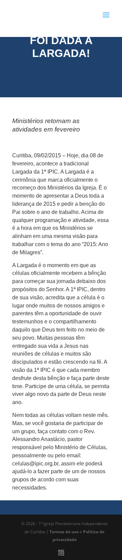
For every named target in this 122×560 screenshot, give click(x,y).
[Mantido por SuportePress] (61, 553)
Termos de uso (64, 532)
